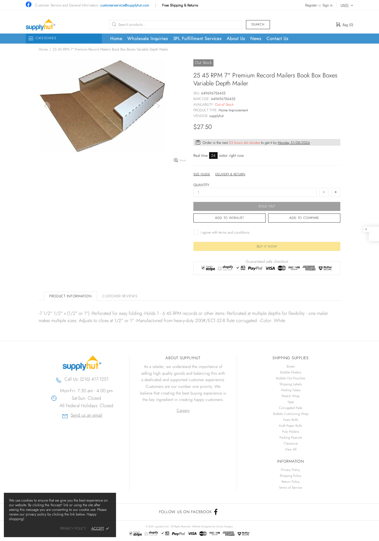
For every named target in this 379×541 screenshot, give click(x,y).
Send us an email (86, 416)
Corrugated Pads (290, 407)
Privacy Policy (290, 469)
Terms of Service (290, 487)
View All (290, 449)
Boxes (291, 366)
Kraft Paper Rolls (290, 425)
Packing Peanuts (290, 437)
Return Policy (291, 481)
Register (311, 5)
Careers (183, 410)
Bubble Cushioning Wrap (290, 413)
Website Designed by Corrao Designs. (213, 526)
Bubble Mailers (290, 372)
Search (258, 24)
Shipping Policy (290, 475)
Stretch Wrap (291, 396)
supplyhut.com (40, 24)
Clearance (291, 443)
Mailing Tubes (290, 390)
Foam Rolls (290, 419)
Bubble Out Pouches (290, 378)
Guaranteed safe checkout (267, 261)
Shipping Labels (290, 384)
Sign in (328, 5)
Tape (290, 401)
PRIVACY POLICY (73, 528)
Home (43, 49)
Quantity (201, 185)
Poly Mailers (290, 431)
